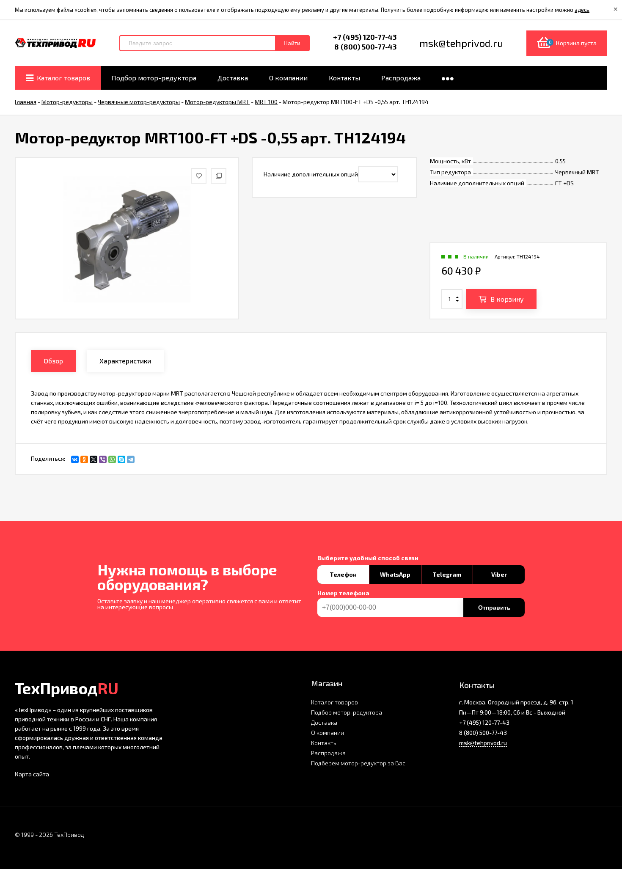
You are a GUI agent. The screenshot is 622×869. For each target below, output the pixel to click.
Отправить (494, 607)
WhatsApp (395, 574)
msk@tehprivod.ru (483, 742)
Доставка (324, 722)
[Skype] (121, 459)
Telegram (446, 574)
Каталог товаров (334, 702)
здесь (582, 9)
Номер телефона (343, 593)
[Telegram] (131, 459)
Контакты (324, 742)
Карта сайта (32, 774)
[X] (93, 459)
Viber (499, 574)
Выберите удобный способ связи (367, 558)
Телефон (343, 574)
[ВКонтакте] (75, 459)
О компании (327, 732)
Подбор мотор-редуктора (346, 712)
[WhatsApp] (112, 459)
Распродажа (328, 752)
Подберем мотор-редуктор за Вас (358, 763)
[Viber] (103, 459)
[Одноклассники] (84, 459)
